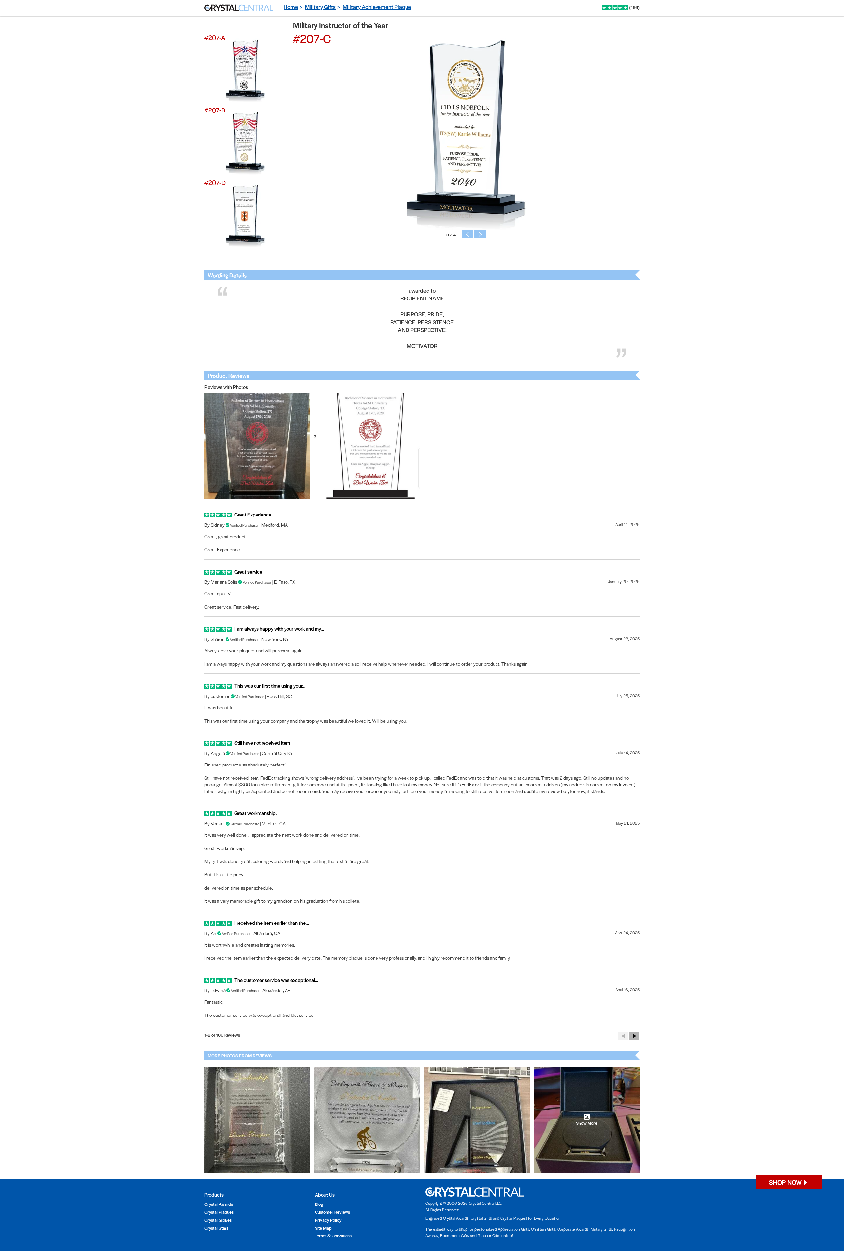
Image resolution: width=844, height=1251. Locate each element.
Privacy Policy (328, 1220)
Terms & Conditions (333, 1236)
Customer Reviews (332, 1212)
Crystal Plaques (219, 1212)
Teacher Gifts (489, 1235)
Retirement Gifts (454, 1235)
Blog (319, 1204)
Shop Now (786, 1182)
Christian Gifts (543, 1229)
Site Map (323, 1228)
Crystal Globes (218, 1220)
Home (291, 7)
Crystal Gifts (481, 1218)
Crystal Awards (218, 1204)
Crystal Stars (216, 1228)
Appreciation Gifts (513, 1229)
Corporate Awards (573, 1229)
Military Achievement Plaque (377, 7)
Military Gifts (320, 7)
